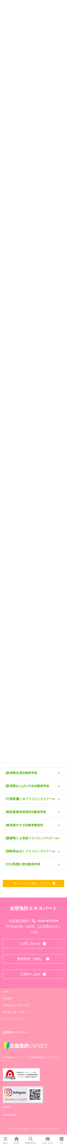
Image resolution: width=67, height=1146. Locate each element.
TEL (61, 1143)
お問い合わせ (47, 1143)
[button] (33, 773)
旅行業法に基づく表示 (14, 1012)
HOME (16, 1143)
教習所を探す (30, 1143)
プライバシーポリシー (14, 1019)
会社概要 (7, 998)
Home (6, 991)
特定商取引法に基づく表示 (16, 1005)
